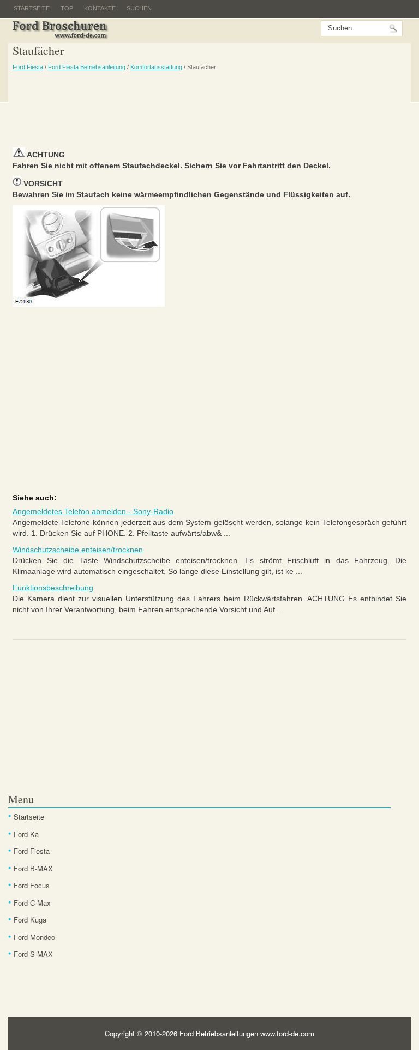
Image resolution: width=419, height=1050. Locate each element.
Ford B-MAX (33, 868)
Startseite (32, 8)
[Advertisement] (210, 109)
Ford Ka (26, 834)
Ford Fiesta (28, 67)
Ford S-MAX (33, 954)
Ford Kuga (30, 919)
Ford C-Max (32, 903)
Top (67, 8)
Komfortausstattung (156, 67)
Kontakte (100, 8)
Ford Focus (32, 885)
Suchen (139, 8)
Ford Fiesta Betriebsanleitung (86, 67)
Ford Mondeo (34, 937)
